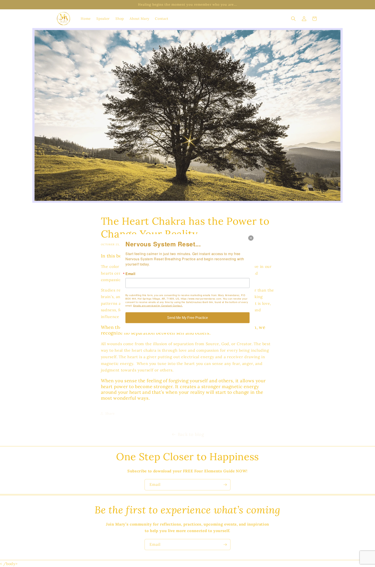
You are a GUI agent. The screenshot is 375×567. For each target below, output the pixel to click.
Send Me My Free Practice (187, 318)
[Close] (250, 238)
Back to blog (191, 434)
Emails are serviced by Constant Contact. (158, 305)
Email (130, 273)
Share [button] (110, 413)
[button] (293, 18)
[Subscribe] (225, 484)
